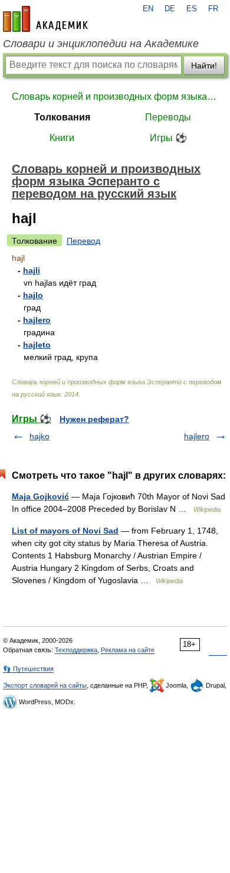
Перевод (83, 241)
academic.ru (45, 19)
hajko (39, 436)
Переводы (168, 117)
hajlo (33, 295)
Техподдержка (76, 649)
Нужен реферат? (94, 419)
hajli (31, 270)
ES (191, 9)
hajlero (37, 320)
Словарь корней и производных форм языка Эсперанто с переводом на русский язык (115, 96)
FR (213, 9)
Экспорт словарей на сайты (45, 685)
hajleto (37, 344)
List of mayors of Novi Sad (65, 530)
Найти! (204, 65)
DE (170, 9)
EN (148, 9)
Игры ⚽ (168, 138)
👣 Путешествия (28, 668)
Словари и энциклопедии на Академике (101, 44)
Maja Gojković (40, 496)
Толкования (62, 117)
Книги (62, 138)
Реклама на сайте (128, 649)
